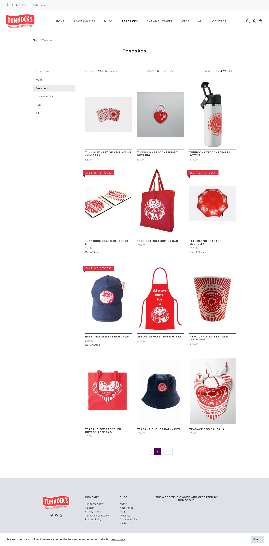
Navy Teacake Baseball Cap (107, 336)
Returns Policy (93, 519)
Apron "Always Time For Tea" (160, 336)
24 (165, 70)
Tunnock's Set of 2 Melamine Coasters (108, 153)
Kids (185, 21)
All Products (127, 523)
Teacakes (130, 21)
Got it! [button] (257, 539)
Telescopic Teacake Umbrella (205, 242)
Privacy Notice (93, 511)
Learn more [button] (118, 539)
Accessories (84, 21)
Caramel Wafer (160, 21)
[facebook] (56, 515)
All (200, 21)
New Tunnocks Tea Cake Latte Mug (208, 338)
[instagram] (61, 515)
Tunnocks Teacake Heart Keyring (157, 153)
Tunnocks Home (94, 503)
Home (60, 21)
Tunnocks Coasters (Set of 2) (107, 242)
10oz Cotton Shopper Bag (157, 241)
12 (158, 70)
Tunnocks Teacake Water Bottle (209, 153)
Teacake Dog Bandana (207, 429)
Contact (219, 21)
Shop (35, 40)
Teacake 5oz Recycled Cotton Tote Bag (103, 430)
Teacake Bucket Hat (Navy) (158, 429)
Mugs (108, 21)
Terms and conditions (97, 515)
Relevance (224, 71)
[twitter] (51, 515)
